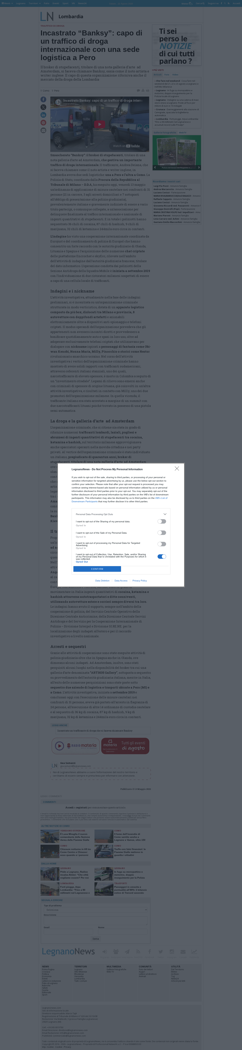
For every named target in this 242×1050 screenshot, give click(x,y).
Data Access (121, 580)
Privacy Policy (140, 580)
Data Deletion (102, 580)
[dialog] (121, 525)
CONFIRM (97, 569)
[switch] (162, 521)
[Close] (178, 469)
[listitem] (121, 514)
